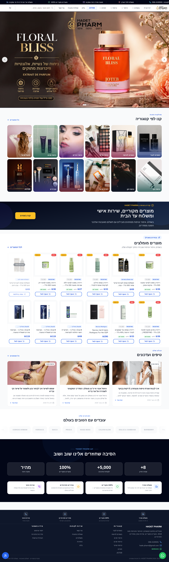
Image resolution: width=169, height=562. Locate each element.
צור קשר (61, 8)
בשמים (137, 8)
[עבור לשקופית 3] (82, 104)
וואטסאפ (155, 549)
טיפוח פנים (118, 542)
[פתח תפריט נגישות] (5, 555)
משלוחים (79, 538)
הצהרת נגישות (37, 538)
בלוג (83, 8)
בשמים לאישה (117, 534)
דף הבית (147, 8)
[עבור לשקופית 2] (85, 104)
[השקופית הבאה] (4, 59)
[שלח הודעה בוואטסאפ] (162, 555)
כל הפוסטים (14, 356)
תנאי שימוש (38, 531)
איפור (126, 8)
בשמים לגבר (117, 531)
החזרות (80, 542)
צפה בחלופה (18, 294)
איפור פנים (118, 538)
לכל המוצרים (16, 247)
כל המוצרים (14, 120)
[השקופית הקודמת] (164, 59)
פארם (104, 8)
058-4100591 (153, 542)
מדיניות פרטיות (37, 534)
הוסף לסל (148, 294)
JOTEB (92, 8)
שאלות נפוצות (73, 8)
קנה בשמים (25, 216)
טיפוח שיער (118, 545)
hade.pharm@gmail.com (149, 545)
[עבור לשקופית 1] (87, 104)
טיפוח (115, 8)
